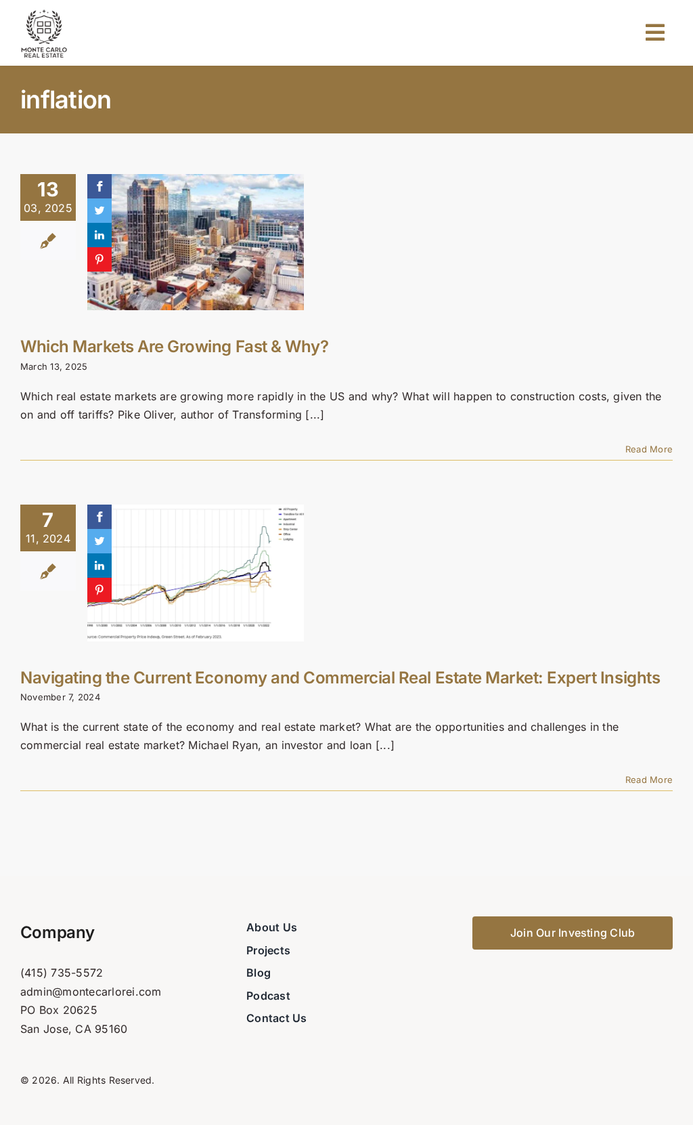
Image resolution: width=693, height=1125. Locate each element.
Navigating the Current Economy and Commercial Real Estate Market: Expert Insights (340, 677)
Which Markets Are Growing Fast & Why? (174, 346)
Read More (649, 449)
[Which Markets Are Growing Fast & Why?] (195, 242)
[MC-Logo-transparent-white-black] (44, 12)
